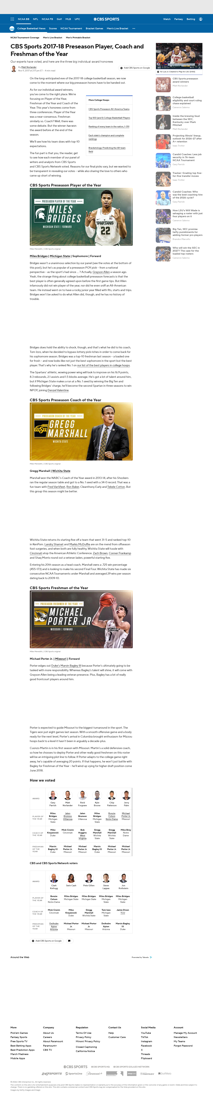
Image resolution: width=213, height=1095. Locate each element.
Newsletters (180, 1037)
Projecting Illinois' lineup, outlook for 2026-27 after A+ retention (187, 138)
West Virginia (82, 713)
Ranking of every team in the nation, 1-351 (109, 126)
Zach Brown (100, 470)
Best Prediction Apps (22, 1050)
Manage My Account (185, 1033)
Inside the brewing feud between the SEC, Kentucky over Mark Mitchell (186, 121)
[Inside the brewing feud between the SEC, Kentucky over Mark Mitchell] (163, 122)
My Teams (179, 1041)
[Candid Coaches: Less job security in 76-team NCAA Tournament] (163, 160)
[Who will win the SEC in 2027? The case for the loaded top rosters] (163, 253)
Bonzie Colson (111, 690)
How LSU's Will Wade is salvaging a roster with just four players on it (188, 213)
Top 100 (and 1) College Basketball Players (109, 118)
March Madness (19, 1054)
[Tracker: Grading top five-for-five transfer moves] (163, 179)
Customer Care (117, 1037)
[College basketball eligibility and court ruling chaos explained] (163, 103)
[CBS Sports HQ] (100, 1066)
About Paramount (53, 1041)
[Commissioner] (114, 1072)
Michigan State (60, 256)
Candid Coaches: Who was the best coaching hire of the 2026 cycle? (188, 194)
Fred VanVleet (56, 445)
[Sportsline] (74, 1073)
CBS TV (47, 1050)
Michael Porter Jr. (125, 690)
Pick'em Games (19, 1033)
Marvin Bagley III (71, 583)
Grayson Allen (101, 272)
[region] (179, 56)
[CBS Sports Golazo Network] (131, 1066)
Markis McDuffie (79, 461)
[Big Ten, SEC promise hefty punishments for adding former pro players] (163, 235)
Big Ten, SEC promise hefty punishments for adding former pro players (187, 232)
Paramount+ (50, 1045)
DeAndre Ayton (53, 801)
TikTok (144, 1037)
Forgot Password (183, 1045)
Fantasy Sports (18, 1037)
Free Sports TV (18, 1041)
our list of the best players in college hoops (103, 324)
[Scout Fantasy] (147, 1073)
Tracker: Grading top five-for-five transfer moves (187, 175)
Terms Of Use (83, 1033)
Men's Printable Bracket (78, 37)
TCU (123, 788)
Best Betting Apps (20, 1045)
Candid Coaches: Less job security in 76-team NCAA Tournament (187, 157)
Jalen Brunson (68, 690)
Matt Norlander (28, 67)
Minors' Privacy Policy (88, 1041)
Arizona (54, 805)
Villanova (67, 695)
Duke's (55, 583)
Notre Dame (112, 695)
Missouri (60, 576)
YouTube (146, 1033)
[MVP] (131, 1072)
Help (111, 1033)
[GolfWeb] (164, 1073)
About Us (48, 1033)
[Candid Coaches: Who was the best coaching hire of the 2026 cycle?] (163, 197)
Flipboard (146, 1058)
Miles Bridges (39, 256)
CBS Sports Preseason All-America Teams (109, 109)
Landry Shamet (53, 461)
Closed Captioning (86, 1047)
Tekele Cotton (116, 445)
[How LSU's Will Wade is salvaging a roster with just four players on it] (163, 216)
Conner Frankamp (120, 470)
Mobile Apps (17, 1058)
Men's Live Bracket (52, 37)
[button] (134, 28)
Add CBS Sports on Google (137, 68)
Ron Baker (72, 445)
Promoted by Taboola (140, 833)
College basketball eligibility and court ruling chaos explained (187, 100)
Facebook (146, 1045)
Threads (145, 1054)
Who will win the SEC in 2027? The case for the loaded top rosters (186, 250)
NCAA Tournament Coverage (24, 37)
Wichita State (61, 429)
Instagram (146, 1041)
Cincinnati (36, 470)
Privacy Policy (83, 1037)
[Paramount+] (94, 1072)
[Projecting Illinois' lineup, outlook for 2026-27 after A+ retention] (163, 141)
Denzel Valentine (58, 349)
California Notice (85, 1051)
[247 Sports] (52, 1073)
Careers (47, 1037)
